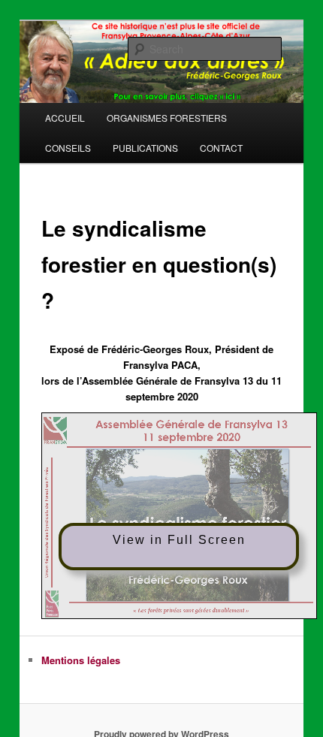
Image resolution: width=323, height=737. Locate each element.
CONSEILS (68, 147)
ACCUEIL (65, 117)
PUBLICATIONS (145, 147)
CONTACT (221, 147)
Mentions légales (80, 660)
